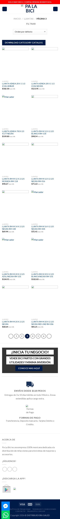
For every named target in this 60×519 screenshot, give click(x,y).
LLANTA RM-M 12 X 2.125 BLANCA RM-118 (42, 132)
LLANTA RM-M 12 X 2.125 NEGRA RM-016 (42, 180)
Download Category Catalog (24, 42)
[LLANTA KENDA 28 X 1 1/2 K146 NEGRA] (44, 63)
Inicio (17, 18)
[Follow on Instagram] (9, 469)
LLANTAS (28, 18)
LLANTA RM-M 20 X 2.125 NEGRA (13, 323)
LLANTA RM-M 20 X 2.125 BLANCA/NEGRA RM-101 (42, 275)
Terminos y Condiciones (44, 509)
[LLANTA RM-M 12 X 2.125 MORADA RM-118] (15, 158)
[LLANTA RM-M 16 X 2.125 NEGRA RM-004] (44, 206)
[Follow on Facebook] (4, 469)
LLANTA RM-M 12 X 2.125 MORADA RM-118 (13, 180)
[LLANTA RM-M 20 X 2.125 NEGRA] (15, 301)
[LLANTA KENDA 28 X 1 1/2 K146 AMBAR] (15, 63)
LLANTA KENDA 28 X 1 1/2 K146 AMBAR (13, 84)
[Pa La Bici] (30, 9)
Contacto (20, 511)
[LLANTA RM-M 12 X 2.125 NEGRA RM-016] (44, 158)
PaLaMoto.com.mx (36, 511)
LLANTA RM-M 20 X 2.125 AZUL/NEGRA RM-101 (13, 275)
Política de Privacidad (20, 509)
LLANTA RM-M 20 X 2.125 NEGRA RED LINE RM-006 (42, 323)
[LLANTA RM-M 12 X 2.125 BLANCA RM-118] (44, 111)
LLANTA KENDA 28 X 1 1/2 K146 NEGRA (43, 84)
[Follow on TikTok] (14, 469)
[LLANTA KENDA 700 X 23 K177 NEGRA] (15, 111)
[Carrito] (55, 9)
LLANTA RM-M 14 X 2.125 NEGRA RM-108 (13, 227)
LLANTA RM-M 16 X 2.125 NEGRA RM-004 (42, 227)
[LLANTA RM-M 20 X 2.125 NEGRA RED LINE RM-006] (44, 301)
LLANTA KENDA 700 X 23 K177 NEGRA (13, 132)
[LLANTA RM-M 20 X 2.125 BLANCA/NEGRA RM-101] (44, 253)
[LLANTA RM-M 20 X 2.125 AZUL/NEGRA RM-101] (15, 253)
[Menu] (4, 9)
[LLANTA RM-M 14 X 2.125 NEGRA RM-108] (15, 206)
